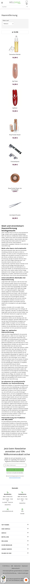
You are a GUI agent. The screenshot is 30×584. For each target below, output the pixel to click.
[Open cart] (27, 4)
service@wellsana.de (7, 511)
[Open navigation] (2, 2)
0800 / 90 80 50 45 (7, 496)
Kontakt (22, 513)
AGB (12, 566)
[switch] (3, 582)
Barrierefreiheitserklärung (9, 573)
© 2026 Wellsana (6, 566)
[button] (26, 580)
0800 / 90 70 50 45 (22, 496)
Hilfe (22, 511)
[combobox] (13, 6)
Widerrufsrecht (16, 568)
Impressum (25, 566)
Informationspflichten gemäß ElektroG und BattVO (16, 570)
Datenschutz (17, 566)
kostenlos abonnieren (15, 470)
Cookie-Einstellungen (23, 573)
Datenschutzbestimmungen (15, 477)
